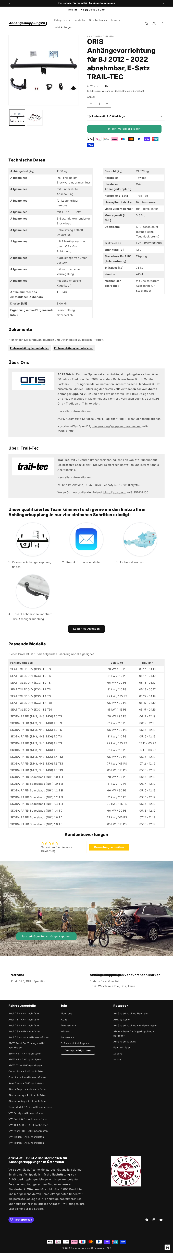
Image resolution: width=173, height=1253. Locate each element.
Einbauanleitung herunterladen (29, 348)
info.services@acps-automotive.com (116, 426)
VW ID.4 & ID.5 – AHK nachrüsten (28, 1125)
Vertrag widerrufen (78, 1050)
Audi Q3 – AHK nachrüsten (24, 1031)
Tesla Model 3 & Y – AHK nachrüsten (30, 1107)
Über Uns (66, 1013)
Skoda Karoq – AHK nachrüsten (27, 1095)
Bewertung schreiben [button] (109, 847)
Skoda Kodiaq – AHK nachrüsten (27, 1101)
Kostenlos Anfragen (86, 628)
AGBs (64, 1019)
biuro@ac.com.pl (114, 492)
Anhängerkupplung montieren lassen (135, 1025)
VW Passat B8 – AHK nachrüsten (28, 1130)
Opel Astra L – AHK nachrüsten (27, 1077)
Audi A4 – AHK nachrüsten (24, 1013)
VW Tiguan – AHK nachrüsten (26, 1136)
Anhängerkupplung (124, 1041)
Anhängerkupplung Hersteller (131, 1013)
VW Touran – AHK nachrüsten (26, 1142)
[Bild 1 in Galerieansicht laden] (17, 117)
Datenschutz (68, 1025)
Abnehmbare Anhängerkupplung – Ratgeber (133, 1033)
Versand (106, 91)
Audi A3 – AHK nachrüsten (24, 1019)
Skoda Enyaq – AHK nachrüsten (27, 1089)
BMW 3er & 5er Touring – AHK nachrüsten (26, 1045)
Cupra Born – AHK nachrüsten (26, 1071)
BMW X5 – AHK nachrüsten (24, 1059)
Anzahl (91, 96)
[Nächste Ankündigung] (163, 3)
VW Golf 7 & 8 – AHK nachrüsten (27, 1119)
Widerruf (66, 1031)
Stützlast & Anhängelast (75, 1043)
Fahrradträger (121, 1047)
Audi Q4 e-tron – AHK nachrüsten (28, 1037)
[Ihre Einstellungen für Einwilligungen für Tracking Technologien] (167, 1247)
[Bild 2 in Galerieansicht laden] (34, 117)
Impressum (67, 1037)
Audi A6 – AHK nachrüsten (24, 1025)
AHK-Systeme (121, 1019)
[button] (62, 20)
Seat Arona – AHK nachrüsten (26, 1083)
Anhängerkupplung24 (82, 1248)
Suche (117, 1059)
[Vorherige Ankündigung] (9, 3)
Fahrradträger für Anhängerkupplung (46, 936)
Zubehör (118, 1053)
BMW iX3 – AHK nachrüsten (25, 1065)
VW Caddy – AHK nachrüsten (26, 1113)
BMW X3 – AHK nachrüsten (24, 1053)
